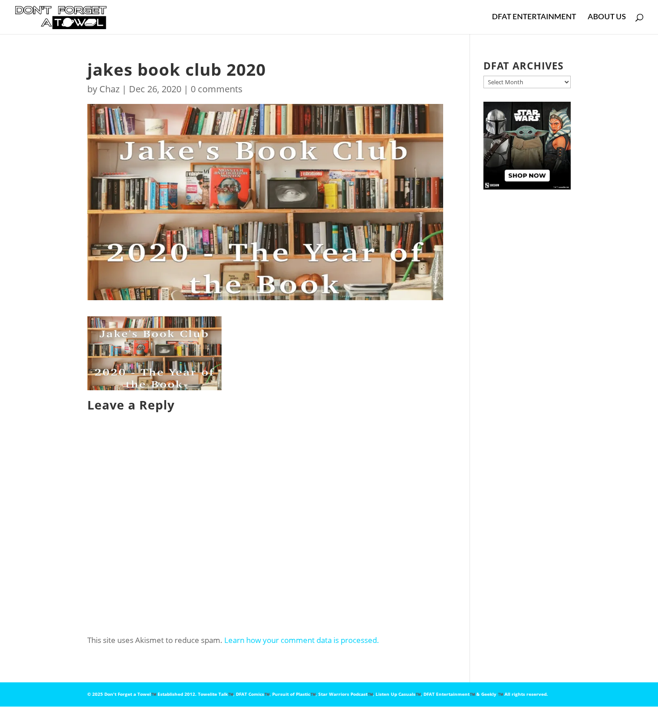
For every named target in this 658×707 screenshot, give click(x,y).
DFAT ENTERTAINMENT (534, 17)
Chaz (109, 89)
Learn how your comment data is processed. (301, 640)
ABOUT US (607, 17)
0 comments (217, 89)
